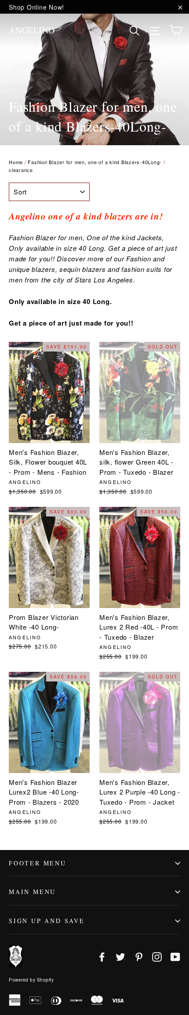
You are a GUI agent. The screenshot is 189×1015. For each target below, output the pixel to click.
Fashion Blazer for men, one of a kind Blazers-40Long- (95, 161)
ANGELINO (32, 30)
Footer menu (37, 863)
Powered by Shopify (31, 980)
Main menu (32, 891)
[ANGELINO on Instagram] (157, 956)
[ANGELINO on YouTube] (175, 956)
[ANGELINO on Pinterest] (139, 956)
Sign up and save (47, 920)
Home (16, 161)
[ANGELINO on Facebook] (102, 956)
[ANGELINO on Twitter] (120, 956)
